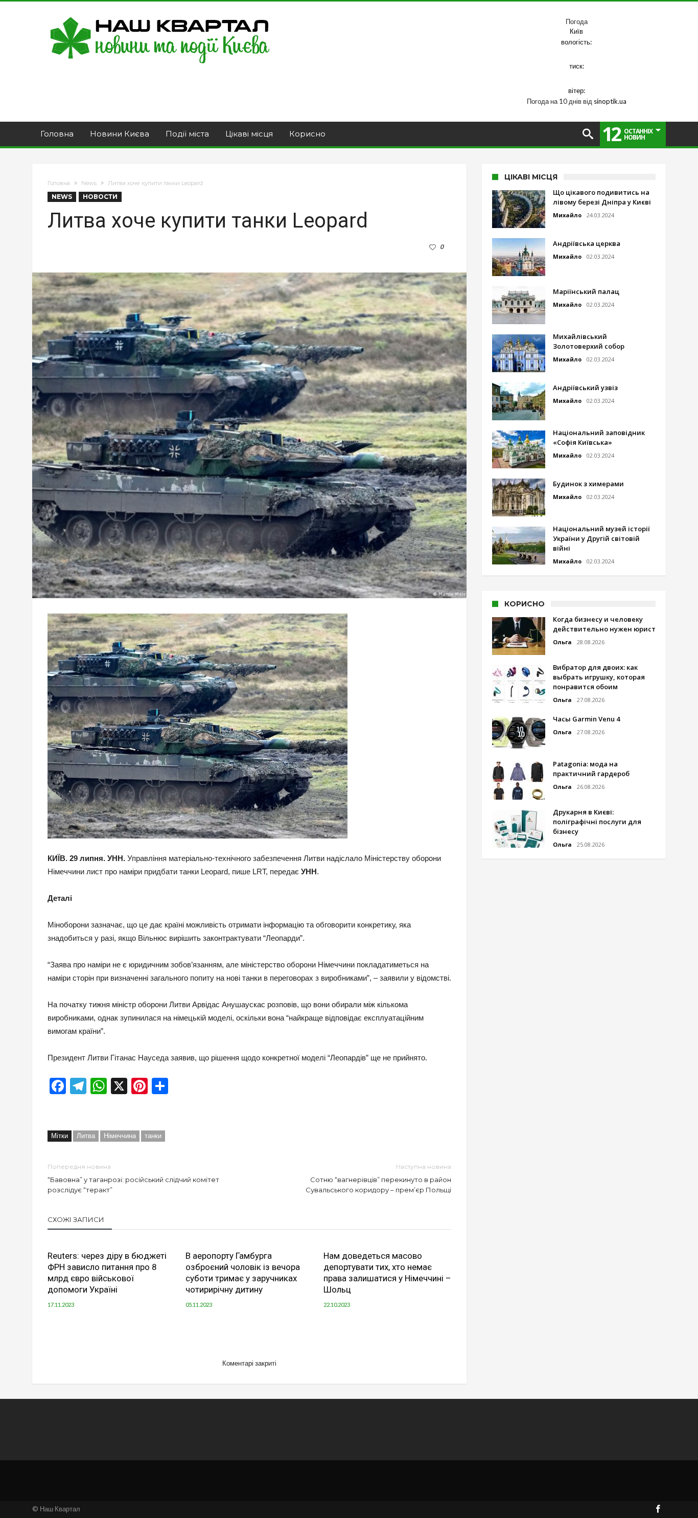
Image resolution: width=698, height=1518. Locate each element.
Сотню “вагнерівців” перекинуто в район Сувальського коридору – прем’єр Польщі (378, 1178)
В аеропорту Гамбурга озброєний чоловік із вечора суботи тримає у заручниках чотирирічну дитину (242, 1273)
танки (153, 1135)
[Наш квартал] (160, 16)
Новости (100, 196)
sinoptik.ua (610, 101)
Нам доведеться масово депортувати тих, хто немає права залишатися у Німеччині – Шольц (387, 1273)
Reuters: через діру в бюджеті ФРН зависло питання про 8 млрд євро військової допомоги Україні (107, 1273)
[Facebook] (657, 1509)
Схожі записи (76, 1219)
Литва (86, 1135)
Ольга (562, 642)
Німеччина (120, 1135)
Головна (59, 183)
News (89, 183)
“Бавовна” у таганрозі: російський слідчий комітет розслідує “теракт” (133, 1178)
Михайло (567, 215)
